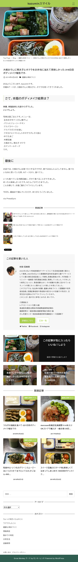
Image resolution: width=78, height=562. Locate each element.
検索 (71, 494)
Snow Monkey (19, 558)
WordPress (59, 558)
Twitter (24, 326)
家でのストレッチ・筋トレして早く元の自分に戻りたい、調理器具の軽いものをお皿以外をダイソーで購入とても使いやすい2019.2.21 (44, 215)
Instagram (46, 326)
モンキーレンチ (39, 558)
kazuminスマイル (39, 3)
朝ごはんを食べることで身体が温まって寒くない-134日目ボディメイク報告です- (38, 225)
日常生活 (6, 539)
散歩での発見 (8, 535)
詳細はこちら (27, 320)
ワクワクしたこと (9, 523)
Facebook (34, 326)
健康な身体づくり (29, 77)
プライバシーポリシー (19, 552)
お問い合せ (7, 552)
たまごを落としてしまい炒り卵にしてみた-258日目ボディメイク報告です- (35, 236)
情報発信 (6, 531)
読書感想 (6, 543)
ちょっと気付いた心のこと (13, 519)
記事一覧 (43, 320)
